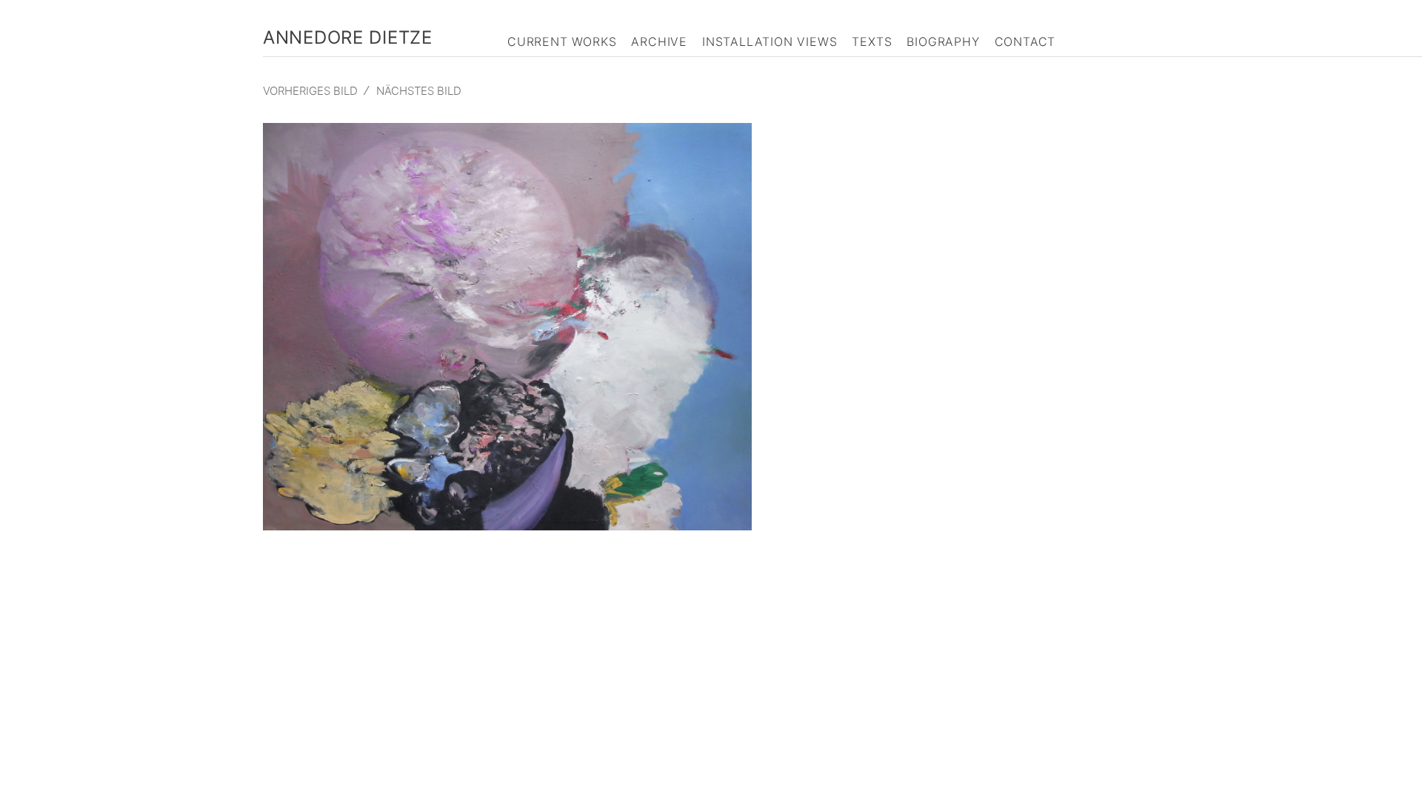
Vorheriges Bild (310, 91)
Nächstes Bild (418, 91)
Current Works (561, 41)
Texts (872, 41)
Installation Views (769, 41)
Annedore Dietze (348, 37)
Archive (659, 41)
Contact (1025, 41)
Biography (943, 41)
